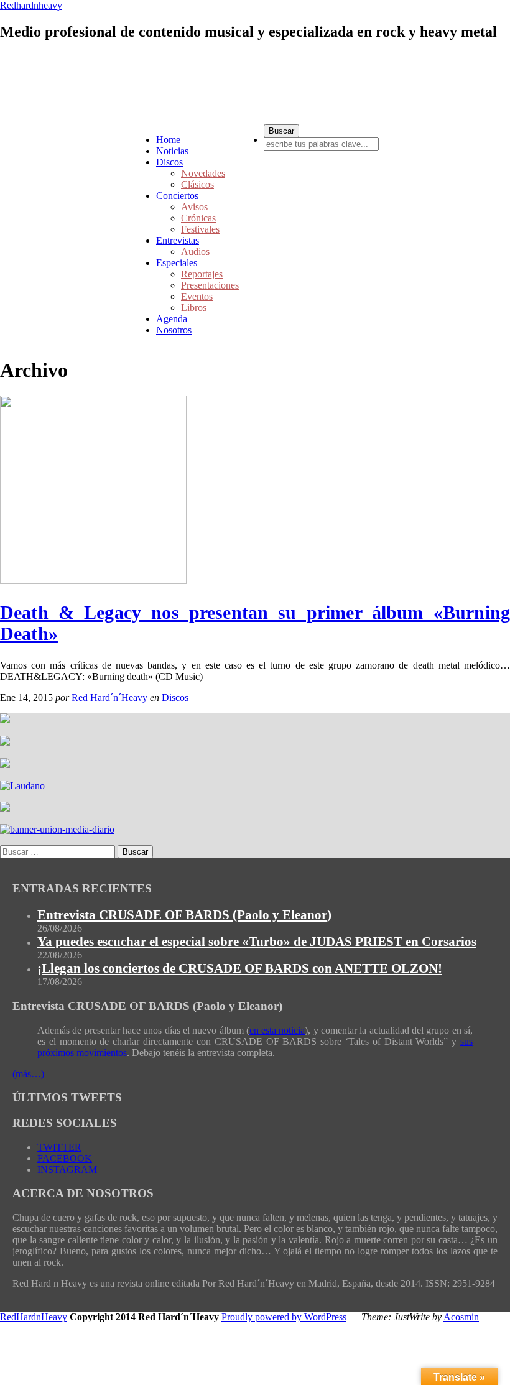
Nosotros (174, 330)
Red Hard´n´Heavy (109, 697)
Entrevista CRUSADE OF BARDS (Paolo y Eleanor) (184, 914)
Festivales (200, 229)
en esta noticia (277, 1030)
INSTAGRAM (67, 1169)
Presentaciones (210, 285)
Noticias (172, 151)
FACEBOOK (64, 1158)
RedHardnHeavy (33, 1317)
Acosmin (461, 1317)
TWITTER (59, 1147)
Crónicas (198, 218)
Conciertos (177, 195)
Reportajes (202, 274)
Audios (195, 251)
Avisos (194, 206)
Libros (193, 307)
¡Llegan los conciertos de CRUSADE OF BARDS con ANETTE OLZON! (239, 968)
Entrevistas (177, 240)
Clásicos (197, 184)
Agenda (171, 318)
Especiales (176, 262)
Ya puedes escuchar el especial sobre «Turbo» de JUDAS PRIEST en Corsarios (256, 941)
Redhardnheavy (31, 5)
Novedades (203, 173)
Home (168, 139)
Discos (169, 162)
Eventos (197, 296)
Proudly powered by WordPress (283, 1317)
